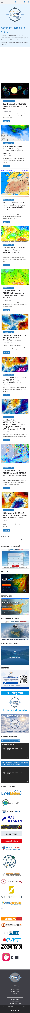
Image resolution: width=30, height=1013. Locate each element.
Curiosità (12, 100)
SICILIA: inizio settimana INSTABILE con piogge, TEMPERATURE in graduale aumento (13, 149)
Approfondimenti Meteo (8, 143)
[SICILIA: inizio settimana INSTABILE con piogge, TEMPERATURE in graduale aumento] (15, 133)
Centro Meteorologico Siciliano (19, 1006)
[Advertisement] (15, 63)
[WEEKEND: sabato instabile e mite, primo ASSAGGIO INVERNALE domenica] (15, 322)
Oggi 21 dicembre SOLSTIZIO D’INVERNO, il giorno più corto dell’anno (15, 106)
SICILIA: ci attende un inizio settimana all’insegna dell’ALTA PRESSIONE (14, 250)
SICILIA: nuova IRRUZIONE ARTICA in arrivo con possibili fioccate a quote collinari (15, 515)
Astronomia (5, 100)
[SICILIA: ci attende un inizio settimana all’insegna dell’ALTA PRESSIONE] (15, 234)
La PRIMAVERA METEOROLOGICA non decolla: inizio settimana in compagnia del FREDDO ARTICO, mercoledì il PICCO (14, 424)
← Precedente (5, 536)
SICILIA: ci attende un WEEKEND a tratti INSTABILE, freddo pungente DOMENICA (14, 472)
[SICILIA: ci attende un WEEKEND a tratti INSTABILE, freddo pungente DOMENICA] (15, 454)
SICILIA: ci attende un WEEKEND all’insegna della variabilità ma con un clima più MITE (14, 294)
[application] (15, 751)
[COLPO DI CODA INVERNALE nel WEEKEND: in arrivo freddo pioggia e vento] (15, 364)
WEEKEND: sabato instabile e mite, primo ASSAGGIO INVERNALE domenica (14, 337)
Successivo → (25, 540)
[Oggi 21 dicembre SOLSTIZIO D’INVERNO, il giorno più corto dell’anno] (15, 91)
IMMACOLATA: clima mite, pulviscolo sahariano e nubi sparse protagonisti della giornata (14, 206)
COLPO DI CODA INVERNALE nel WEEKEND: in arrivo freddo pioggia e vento (14, 379)
